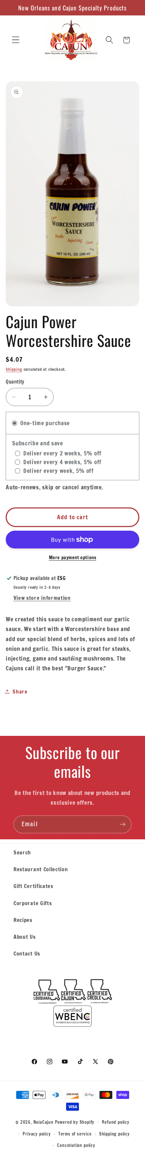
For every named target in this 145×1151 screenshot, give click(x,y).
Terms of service (75, 1134)
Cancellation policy (76, 1145)
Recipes (22, 920)
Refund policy (115, 1122)
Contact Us (26, 953)
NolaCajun (43, 1122)
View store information (42, 598)
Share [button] (19, 691)
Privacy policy (37, 1134)
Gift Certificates (33, 886)
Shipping (14, 369)
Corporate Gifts (32, 903)
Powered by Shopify (75, 1122)
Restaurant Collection (40, 869)
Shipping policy (114, 1134)
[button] (15, 40)
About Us (24, 936)
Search (22, 852)
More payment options (72, 558)
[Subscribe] (122, 824)
